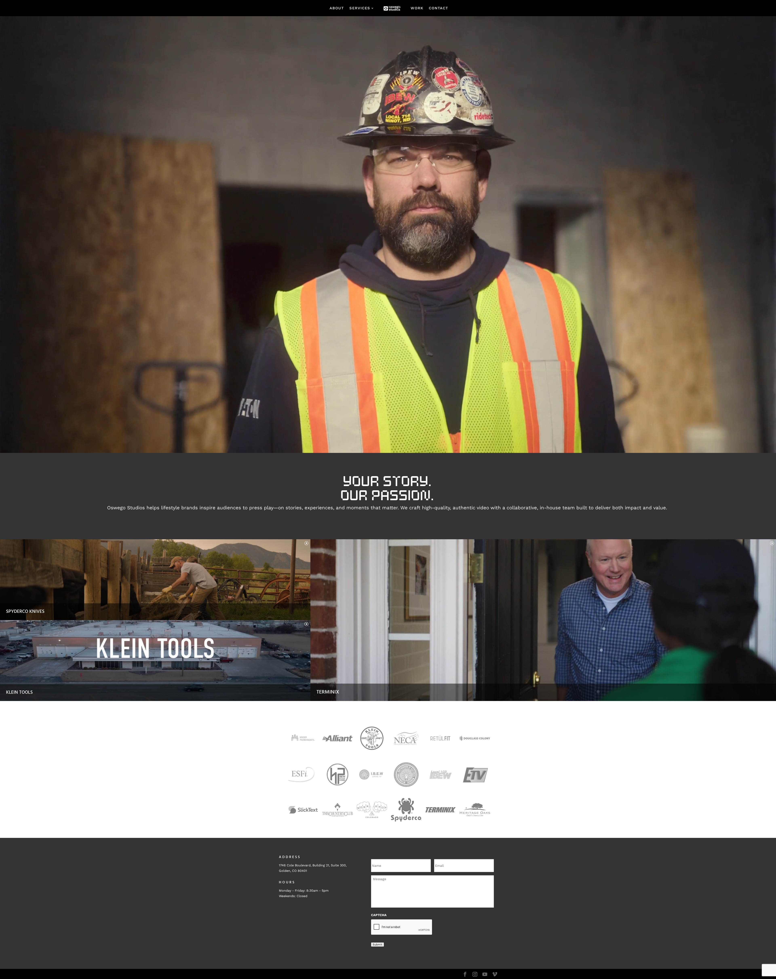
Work (417, 8)
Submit (377, 944)
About (337, 8)
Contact (438, 8)
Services (359, 8)
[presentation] (401, 927)
